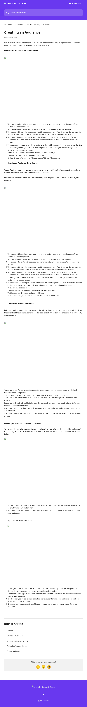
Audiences (20, 25)
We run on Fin (44, 701)
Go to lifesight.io (75, 3)
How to (29, 25)
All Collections (9, 25)
